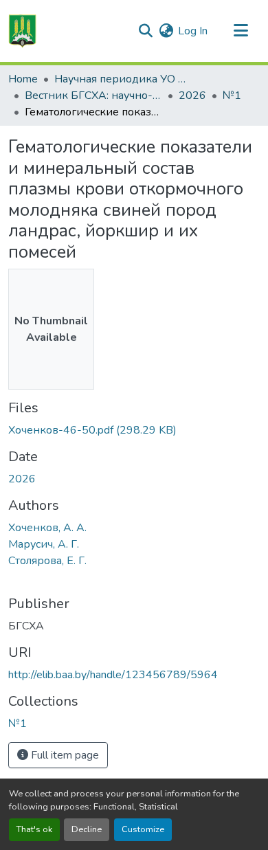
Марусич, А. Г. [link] (43, 544)
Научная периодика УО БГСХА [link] (123, 79)
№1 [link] (232, 95)
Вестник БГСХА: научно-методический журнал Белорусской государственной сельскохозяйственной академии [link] (93, 95)
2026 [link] (192, 95)
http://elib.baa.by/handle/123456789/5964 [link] (113, 674)
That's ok (34, 829)
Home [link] (23, 79)
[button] (22, 31)
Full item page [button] (63, 755)
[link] (134, 430)
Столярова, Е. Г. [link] (47, 560)
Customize (143, 829)
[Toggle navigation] (240, 31)
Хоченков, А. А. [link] (47, 527)
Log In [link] (193, 30)
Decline (86, 829)
